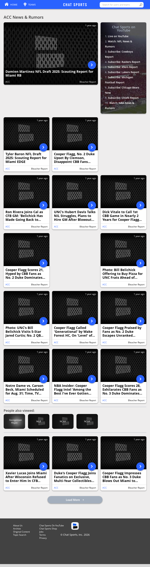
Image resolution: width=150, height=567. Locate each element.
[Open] (92, 65)
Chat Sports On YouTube (51, 525)
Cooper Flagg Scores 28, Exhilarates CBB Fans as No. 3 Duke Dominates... (122, 389)
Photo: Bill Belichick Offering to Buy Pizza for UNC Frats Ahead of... (122, 274)
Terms (42, 534)
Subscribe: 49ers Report (123, 67)
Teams (32, 4)
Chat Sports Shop (48, 528)
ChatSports (75, 5)
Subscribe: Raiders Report (124, 62)
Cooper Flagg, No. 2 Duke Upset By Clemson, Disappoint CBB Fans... (74, 158)
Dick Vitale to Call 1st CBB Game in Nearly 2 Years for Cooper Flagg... (122, 216)
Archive (17, 528)
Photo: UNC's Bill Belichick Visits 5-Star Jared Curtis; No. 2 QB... (24, 332)
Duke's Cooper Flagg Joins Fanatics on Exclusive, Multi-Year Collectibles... (75, 477)
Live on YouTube (118, 36)
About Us (17, 525)
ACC (7, 81)
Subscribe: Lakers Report (123, 72)
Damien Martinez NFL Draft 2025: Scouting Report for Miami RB (49, 74)
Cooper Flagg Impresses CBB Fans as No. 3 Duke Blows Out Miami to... (121, 477)
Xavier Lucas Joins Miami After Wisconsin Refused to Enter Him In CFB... (26, 477)
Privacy (43, 538)
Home (13, 4)
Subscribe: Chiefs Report (123, 98)
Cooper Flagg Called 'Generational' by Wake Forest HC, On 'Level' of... (74, 332)
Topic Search (19, 534)
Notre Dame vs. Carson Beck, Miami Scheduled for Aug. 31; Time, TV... (24, 389)
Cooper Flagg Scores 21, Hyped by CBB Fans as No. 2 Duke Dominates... (25, 274)
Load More (73, 500)
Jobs (41, 531)
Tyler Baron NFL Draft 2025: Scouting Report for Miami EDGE (26, 158)
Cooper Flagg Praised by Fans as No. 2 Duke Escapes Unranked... (121, 332)
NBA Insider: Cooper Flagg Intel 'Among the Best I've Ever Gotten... (72, 389)
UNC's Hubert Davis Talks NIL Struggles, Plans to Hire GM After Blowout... (74, 216)
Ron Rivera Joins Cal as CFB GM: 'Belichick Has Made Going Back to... (24, 216)
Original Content (21, 531)
